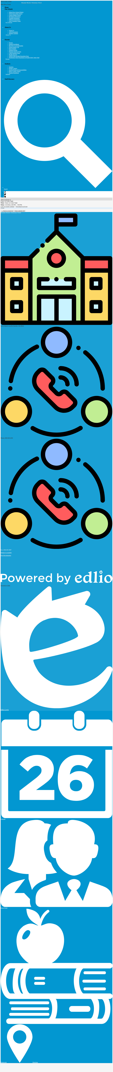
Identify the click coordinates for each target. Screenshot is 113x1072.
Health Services (13, 54)
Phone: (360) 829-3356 (7, 438)
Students (11, 67)
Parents (11, 42)
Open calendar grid (20, 211)
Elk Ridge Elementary (15, 16)
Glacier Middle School (15, 15)
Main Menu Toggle (6, 4)
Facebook (5, 192)
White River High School (15, 13)
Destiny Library (13, 68)
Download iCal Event (21, 206)
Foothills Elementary (14, 18)
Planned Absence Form (15, 51)
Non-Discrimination (6, 555)
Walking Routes (13, 50)
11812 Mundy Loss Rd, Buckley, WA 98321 (12, 326)
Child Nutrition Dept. (14, 53)
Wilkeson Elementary (14, 19)
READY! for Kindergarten (16, 45)
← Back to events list (7, 211)
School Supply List (14, 47)
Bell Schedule (12, 48)
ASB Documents (13, 32)
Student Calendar (13, 33)
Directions (35, 1062)
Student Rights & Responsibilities (17, 70)
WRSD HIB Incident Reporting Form (19, 56)
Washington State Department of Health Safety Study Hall (24, 57)
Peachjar (5, 196)
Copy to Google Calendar (7, 206)
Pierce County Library (15, 71)
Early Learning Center (15, 21)
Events (2, 208)
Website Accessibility (6, 552)
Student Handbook (14, 73)
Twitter (5, 194)
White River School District (16, 12)
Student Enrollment (14, 44)
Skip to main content (6, 1)
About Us (11, 30)
